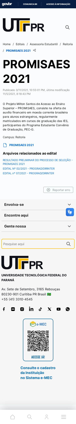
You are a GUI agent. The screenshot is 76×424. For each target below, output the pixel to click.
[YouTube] (58, 309)
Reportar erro (61, 190)
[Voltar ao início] (23, 263)
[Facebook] (3, 309)
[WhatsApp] (67, 309)
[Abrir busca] (67, 27)
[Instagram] (22, 309)
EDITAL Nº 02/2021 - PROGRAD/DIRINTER (29, 168)
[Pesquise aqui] (68, 243)
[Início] (25, 25)
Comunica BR (30, 4)
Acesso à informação (58, 4)
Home (7, 44)
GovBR (7, 4)
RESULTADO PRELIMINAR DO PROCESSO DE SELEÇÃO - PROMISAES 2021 (38, 162)
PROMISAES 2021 (21, 145)
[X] (49, 309)
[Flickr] (13, 309)
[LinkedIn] (31, 309)
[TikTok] (40, 309)
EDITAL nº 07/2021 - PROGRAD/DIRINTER (28, 173)
